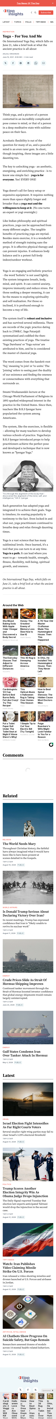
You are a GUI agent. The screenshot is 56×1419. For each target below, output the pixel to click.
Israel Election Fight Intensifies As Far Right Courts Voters (26, 1125)
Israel (6, 1119)
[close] (53, 3)
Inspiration (8, 32)
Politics (7, 1184)
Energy (6, 976)
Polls (28, 22)
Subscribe (46, 12)
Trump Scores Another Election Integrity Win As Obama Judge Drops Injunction (25, 1192)
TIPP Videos (8, 1260)
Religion (7, 840)
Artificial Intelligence (14, 1332)
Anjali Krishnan (11, 54)
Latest (6, 22)
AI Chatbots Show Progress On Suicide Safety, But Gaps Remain (26, 1338)
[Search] (35, 12)
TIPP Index (41, 22)
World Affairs (10, 907)
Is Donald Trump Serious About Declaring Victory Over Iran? (26, 913)
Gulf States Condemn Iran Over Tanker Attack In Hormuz (25, 1053)
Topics (17, 22)
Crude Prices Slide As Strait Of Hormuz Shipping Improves (25, 982)
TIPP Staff (8, 862)
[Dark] (32, 12)
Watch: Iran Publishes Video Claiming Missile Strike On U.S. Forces (19, 1268)
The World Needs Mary (19, 843)
